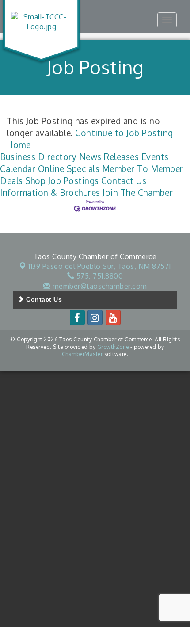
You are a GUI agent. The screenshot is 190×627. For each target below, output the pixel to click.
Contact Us (123, 180)
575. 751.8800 (98, 275)
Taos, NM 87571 (99, 266)
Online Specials (69, 168)
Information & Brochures (50, 192)
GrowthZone (113, 347)
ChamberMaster (82, 354)
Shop (35, 180)
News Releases (109, 156)
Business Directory (38, 156)
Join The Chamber (138, 192)
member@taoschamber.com (98, 286)
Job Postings (73, 180)
